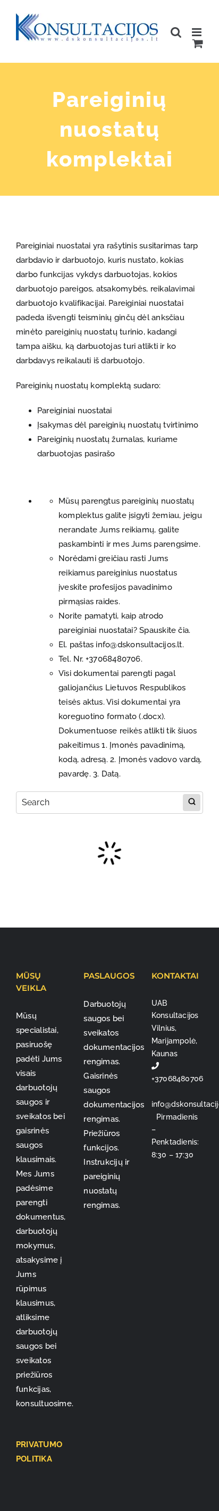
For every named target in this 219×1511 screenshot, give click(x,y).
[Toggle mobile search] (176, 32)
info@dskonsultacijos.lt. (139, 644)
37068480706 (114, 659)
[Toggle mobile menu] (197, 32)
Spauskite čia (164, 630)
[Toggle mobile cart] (197, 43)
